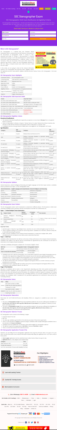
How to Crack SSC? (32, 406)
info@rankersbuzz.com (41, 394)
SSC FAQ (24, 406)
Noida (38, 398)
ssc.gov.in (26, 113)
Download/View (27, 110)
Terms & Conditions (43, 406)
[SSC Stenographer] (28, 6)
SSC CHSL (30, 8)
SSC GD (19, 406)
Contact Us (33, 408)
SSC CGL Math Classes (19, 404)
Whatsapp (47, 8)
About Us (10, 404)
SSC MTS (7, 406)
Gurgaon (52, 398)
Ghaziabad (44, 398)
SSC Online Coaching (10, 8)
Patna (32, 398)
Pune (22, 400)
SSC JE (53, 404)
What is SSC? (29, 404)
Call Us (41, 8)
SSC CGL (19, 8)
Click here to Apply (28, 112)
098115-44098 (24, 394)
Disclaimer (26, 408)
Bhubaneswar (25, 398)
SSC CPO (24, 8)
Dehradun (28, 400)
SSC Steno (36, 8)
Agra (35, 400)
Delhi (18, 398)
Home (3, 8)
